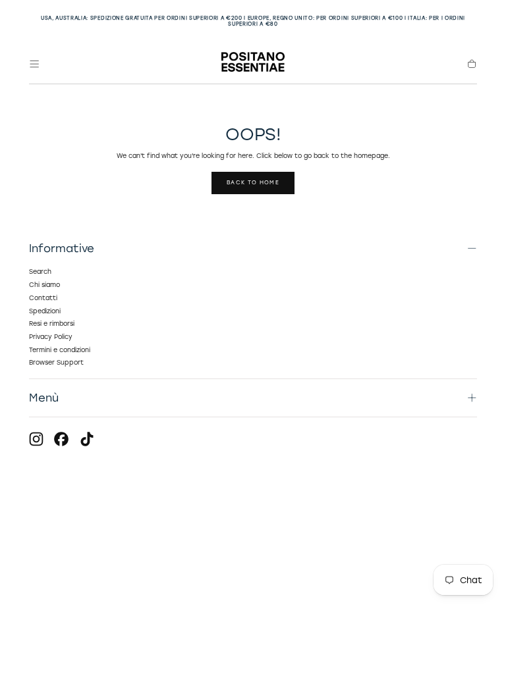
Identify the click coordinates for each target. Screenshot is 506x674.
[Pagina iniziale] (252, 64)
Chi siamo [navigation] (44, 284)
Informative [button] (61, 248)
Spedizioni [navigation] (45, 311)
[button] (34, 64)
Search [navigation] (40, 271)
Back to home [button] (253, 182)
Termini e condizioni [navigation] (59, 349)
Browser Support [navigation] (56, 362)
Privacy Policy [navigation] (50, 336)
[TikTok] (87, 439)
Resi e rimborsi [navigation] (51, 323)
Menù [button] (44, 397)
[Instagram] (36, 439)
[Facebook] (61, 439)
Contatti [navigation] (43, 297)
